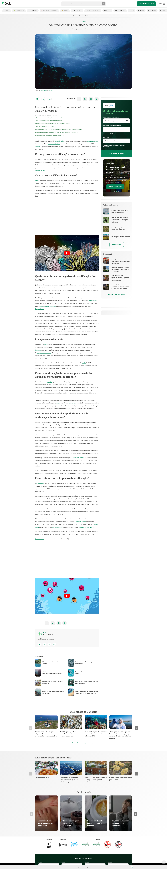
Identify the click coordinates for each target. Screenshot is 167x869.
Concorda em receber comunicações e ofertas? (115, 146)
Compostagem (20, 10)
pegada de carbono (81, 521)
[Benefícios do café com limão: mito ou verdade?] (96, 813)
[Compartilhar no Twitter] (85, 99)
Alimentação (77, 10)
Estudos (37, 180)
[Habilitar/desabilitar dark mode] (37, 99)
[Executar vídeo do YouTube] (67, 253)
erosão (84, 363)
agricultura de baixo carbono (86, 527)
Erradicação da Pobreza (50, 10)
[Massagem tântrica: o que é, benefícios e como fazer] (46, 813)
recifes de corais (93, 300)
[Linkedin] (49, 644)
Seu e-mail (106, 137)
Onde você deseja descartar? (112, 125)
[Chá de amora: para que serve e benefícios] (71, 813)
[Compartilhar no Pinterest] (96, 99)
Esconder (55, 115)
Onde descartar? (148, 3)
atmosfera (37, 146)
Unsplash (51, 90)
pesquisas (49, 382)
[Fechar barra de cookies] (132, 867)
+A (43, 99)
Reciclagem (33, 10)
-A (49, 99)
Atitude (141, 10)
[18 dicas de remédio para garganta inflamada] (120, 813)
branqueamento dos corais (44, 353)
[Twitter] (44, 644)
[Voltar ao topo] (164, 862)
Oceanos (75, 15)
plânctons (46, 306)
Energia (66, 10)
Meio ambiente (120, 10)
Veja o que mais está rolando (116, 294)
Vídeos (7, 10)
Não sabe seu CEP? (108, 134)
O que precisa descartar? (111, 117)
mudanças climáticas (54, 144)
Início (70, 15)
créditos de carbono (78, 457)
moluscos (53, 306)
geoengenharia (40, 483)
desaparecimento (39, 309)
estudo (79, 298)
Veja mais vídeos (117, 244)
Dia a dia (108, 10)
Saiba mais (113, 867)
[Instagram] (54, 644)
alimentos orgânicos (57, 527)
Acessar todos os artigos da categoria (83, 743)
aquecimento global (92, 141)
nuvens (58, 403)
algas (41, 306)
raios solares (72, 403)
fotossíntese (38, 350)
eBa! (132, 10)
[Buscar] (103, 3)
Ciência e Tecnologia (93, 10)
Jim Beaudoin (44, 90)
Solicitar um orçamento (115, 184)
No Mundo (153, 10)
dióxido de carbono (59, 141)
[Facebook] (39, 644)
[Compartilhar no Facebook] (79, 99)
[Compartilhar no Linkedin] (91, 99)
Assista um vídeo (39, 539)
